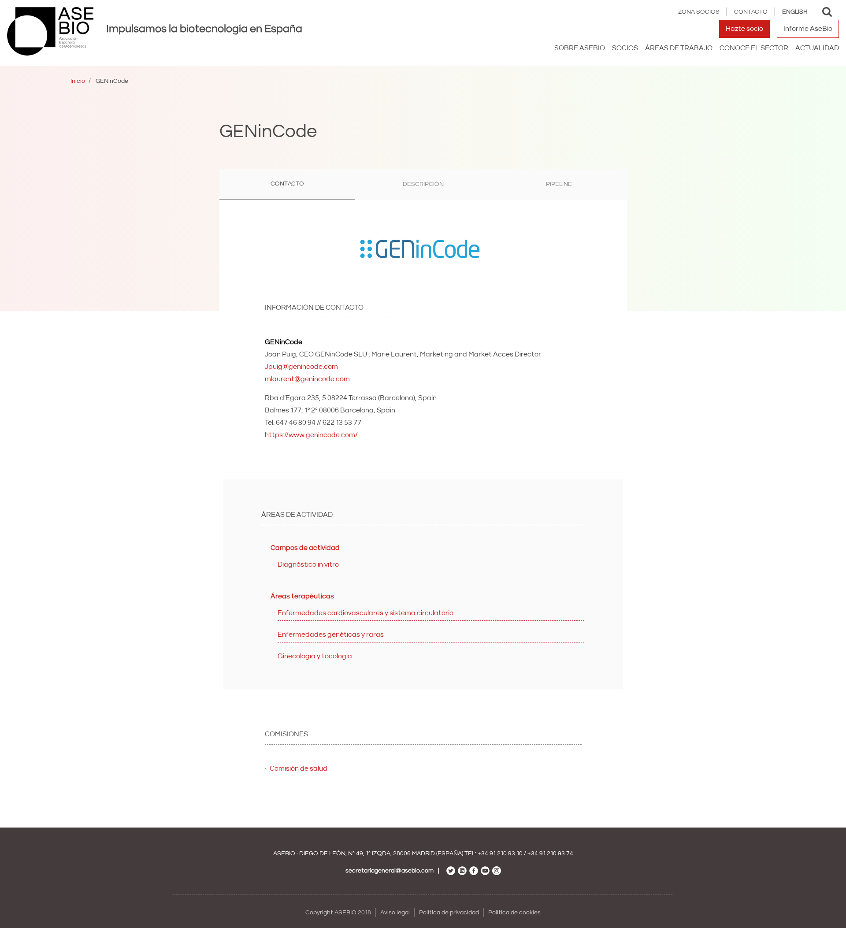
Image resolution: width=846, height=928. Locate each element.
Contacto (751, 12)
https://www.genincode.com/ (311, 434)
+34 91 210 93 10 (500, 853)
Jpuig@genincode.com (301, 366)
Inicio (77, 81)
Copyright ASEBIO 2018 (338, 912)
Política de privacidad (449, 912)
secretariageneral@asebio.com (389, 871)
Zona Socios (699, 12)
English (795, 12)
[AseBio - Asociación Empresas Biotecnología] (50, 31)
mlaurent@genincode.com (307, 378)
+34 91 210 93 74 (550, 853)
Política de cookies (514, 912)
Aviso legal (395, 912)
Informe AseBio (807, 28)
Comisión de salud (298, 768)
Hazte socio (744, 28)
